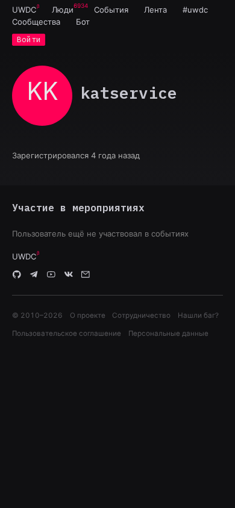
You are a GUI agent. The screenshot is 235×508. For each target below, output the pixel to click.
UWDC (24, 9)
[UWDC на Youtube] (51, 274)
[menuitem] (24, 9)
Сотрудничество (141, 315)
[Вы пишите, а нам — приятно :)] (85, 274)
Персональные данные (168, 333)
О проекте (87, 315)
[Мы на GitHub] (17, 274)
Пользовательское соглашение (66, 333)
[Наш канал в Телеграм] (34, 274)
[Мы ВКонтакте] (69, 274)
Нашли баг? (198, 315)
